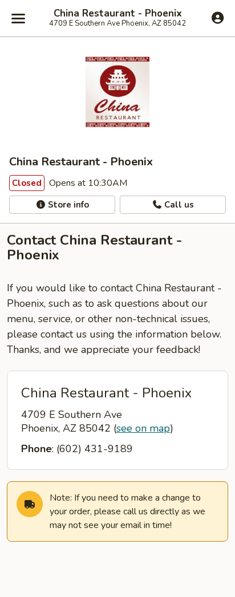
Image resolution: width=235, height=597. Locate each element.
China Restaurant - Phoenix (118, 13)
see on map (143, 428)
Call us (178, 204)
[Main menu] (18, 18)
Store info (67, 204)
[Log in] (217, 18)
